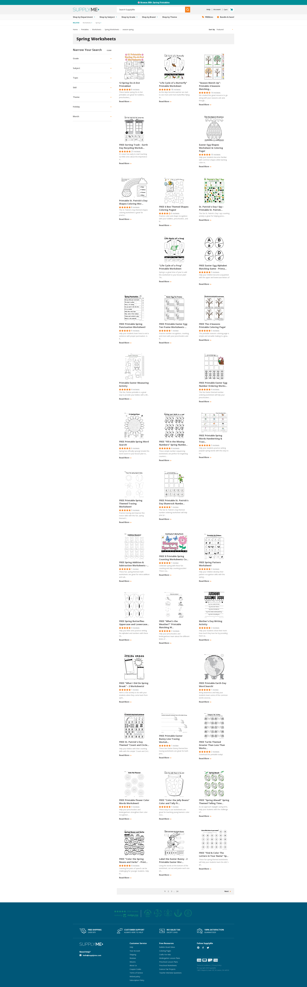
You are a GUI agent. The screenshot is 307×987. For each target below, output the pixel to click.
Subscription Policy (137, 980)
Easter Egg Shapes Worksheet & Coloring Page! (211, 147)
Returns (133, 962)
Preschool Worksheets (168, 965)
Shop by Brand (149, 17)
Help (131, 947)
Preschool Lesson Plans (168, 962)
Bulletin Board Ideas (167, 947)
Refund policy (135, 976)
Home (75, 29)
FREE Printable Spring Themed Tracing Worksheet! (130, 503)
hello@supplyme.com (92, 955)
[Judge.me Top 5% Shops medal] (178, 913)
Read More (124, 101)
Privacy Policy (216, 965)
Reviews (133, 958)
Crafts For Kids (165, 954)
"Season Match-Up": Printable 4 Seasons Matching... (210, 86)
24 (177, 891)
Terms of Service (136, 973)
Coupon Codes (135, 969)
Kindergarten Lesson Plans (169, 958)
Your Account (135, 951)
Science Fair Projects (167, 969)
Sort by (212, 29)
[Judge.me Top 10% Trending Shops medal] (188, 913)
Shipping (133, 954)
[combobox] (151, 9)
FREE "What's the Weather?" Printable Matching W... (170, 624)
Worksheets (96, 29)
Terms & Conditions (203, 965)
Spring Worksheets (112, 29)
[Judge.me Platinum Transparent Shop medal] (158, 913)
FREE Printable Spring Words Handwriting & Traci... (210, 438)
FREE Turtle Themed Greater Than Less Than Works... (212, 745)
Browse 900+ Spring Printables (155, 2)
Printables (85, 29)
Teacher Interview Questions (170, 973)
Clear (109, 50)
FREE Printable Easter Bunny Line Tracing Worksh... (171, 738)
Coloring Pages (165, 951)
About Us (133, 965)
